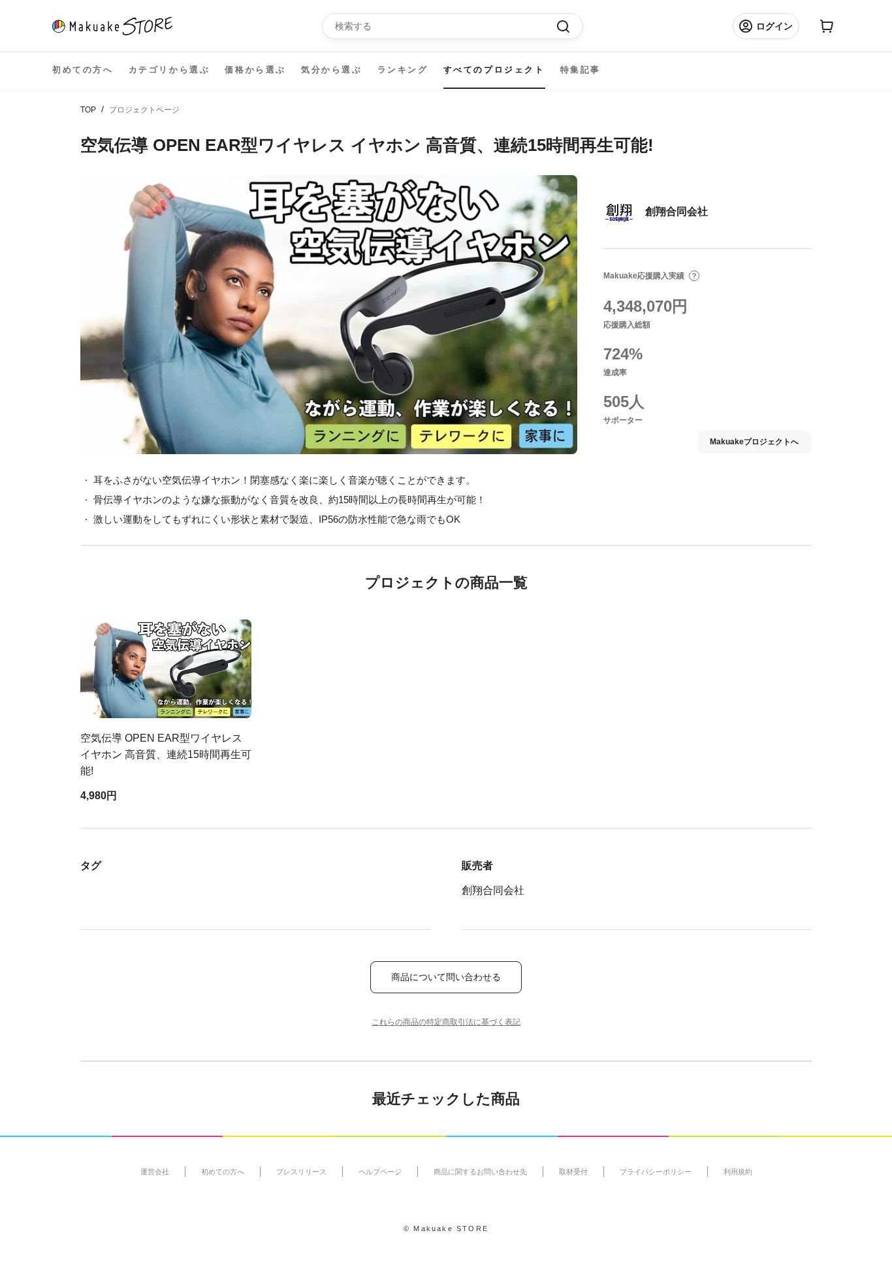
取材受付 (573, 1172)
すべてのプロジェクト (494, 69)
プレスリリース (301, 1172)
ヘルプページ (380, 1172)
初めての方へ (83, 69)
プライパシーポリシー (656, 1172)
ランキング (402, 69)
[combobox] (446, 26)
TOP (88, 109)
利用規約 (738, 1172)
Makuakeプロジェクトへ (754, 441)
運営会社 (154, 1172)
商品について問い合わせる (446, 977)
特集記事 (580, 69)
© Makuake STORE (446, 1228)
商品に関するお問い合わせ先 (480, 1172)
